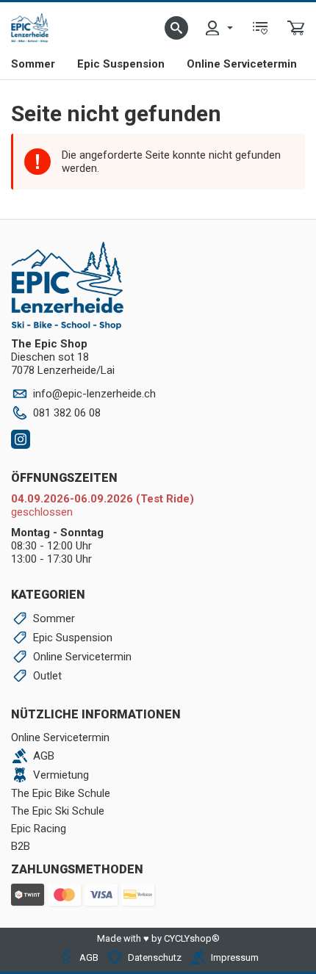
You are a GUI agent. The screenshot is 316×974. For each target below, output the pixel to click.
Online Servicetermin (242, 64)
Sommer (33, 64)
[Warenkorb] (296, 28)
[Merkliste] (260, 28)
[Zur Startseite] (30, 28)
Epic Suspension (121, 64)
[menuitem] (218, 28)
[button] (176, 28)
